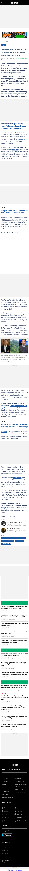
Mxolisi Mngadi (24, 58)
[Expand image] (27, 339)
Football (3, 610)
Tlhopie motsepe (6, 543)
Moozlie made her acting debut (14, 406)
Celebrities (4, 619)
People (3, 720)
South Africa (4, 658)
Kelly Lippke (18, 58)
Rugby (3, 729)
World (8, 42)
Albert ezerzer (21, 538)
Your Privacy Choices (16, 870)
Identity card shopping (8, 538)
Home (2, 42)
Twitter (15, 149)
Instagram (17, 477)
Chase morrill (20, 540)
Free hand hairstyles (7, 540)
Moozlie (4, 431)
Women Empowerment (6, 690)
